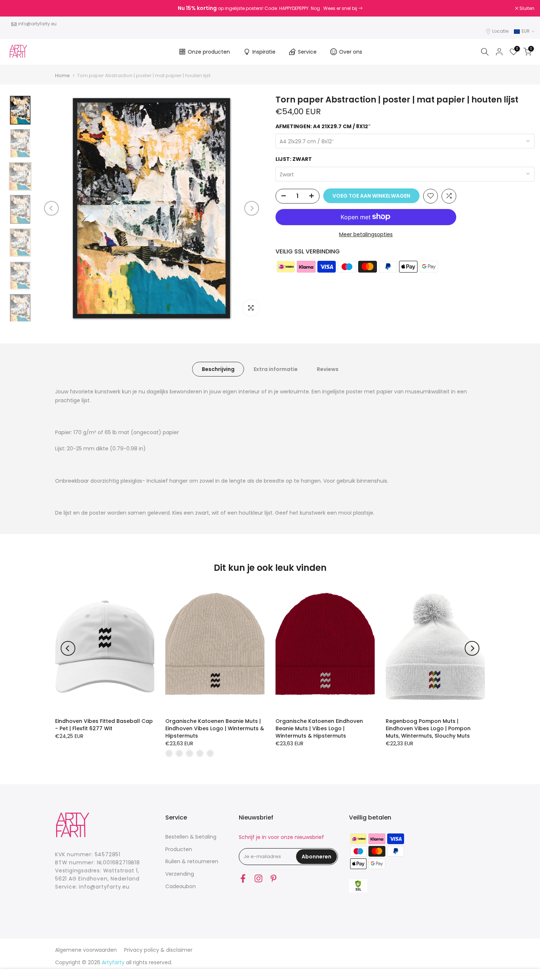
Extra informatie (275, 368)
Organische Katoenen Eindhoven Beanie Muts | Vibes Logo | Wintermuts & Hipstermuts (319, 728)
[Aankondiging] (270, 8)
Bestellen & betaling (190, 836)
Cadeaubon (180, 886)
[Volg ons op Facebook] (243, 878)
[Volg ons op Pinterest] (273, 878)
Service (307, 51)
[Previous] (51, 208)
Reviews (327, 368)
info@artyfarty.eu (37, 24)
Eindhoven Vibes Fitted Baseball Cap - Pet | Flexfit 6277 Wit (104, 724)
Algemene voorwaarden (86, 950)
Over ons (350, 51)
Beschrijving (218, 368)
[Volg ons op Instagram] (258, 878)
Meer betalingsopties (366, 234)
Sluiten (17, 8)
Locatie (500, 31)
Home (62, 75)
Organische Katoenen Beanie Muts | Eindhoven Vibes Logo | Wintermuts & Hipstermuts (214, 728)
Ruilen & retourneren (191, 861)
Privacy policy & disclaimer (158, 950)
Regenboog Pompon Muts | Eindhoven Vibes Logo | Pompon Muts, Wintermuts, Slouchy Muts (428, 728)
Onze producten (209, 51)
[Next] (251, 208)
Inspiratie (264, 51)
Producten (178, 849)
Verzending (179, 874)
